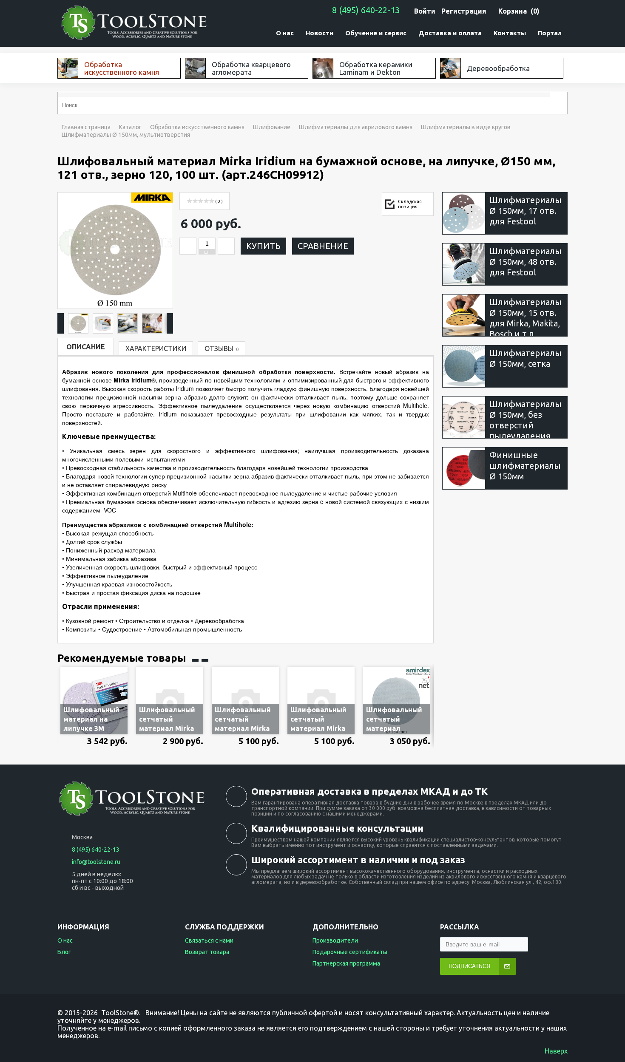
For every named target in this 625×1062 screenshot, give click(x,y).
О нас (65, 940)
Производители (335, 940)
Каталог (130, 127)
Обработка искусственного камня (197, 127)
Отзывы (222, 348)
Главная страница (86, 127)
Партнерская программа (346, 963)
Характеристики (155, 348)
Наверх (556, 1051)
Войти (424, 11)
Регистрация (463, 11)
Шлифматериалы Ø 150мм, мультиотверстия (126, 134)
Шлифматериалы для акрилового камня (355, 127)
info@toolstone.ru (96, 861)
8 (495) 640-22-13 (366, 10)
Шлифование (271, 127)
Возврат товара (207, 952)
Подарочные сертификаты (349, 952)
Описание (85, 347)
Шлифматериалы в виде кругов (466, 127)
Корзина (512, 11)
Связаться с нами (209, 940)
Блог (64, 952)
